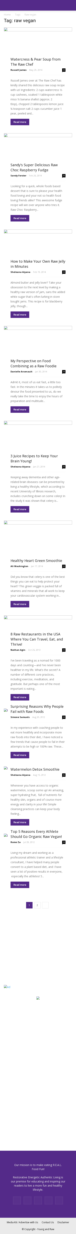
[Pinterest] (38, 1200)
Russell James (19, 69)
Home (7, 14)
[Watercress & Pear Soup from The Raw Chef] (38, 46)
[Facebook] (17, 1200)
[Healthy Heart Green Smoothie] (38, 541)
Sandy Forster (18, 175)
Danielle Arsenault (21, 371)
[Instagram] (27, 1200)
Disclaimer (63, 1222)
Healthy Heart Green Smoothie (36, 560)
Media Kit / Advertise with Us (22, 1222)
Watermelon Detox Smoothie (35, 769)
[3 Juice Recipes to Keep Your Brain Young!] (38, 441)
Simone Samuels (20, 717)
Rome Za (16, 842)
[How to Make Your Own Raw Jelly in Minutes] (38, 249)
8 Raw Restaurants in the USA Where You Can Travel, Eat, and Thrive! (37, 639)
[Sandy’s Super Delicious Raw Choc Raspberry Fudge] (38, 152)
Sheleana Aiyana (20, 271)
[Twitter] (59, 1200)
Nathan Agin (18, 649)
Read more (19, 122)
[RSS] (48, 1200)
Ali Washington (19, 566)
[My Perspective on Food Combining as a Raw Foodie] (38, 346)
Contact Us (48, 1222)
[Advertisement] (28, 951)
